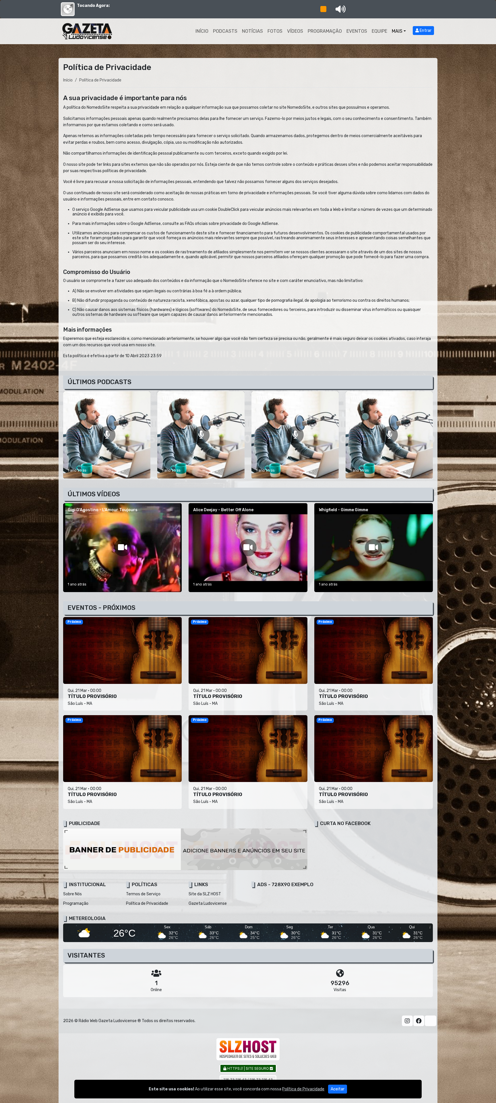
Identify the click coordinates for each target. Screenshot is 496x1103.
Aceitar (337, 1089)
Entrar (425, 30)
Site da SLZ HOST (205, 894)
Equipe (379, 31)
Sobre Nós (72, 894)
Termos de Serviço (143, 894)
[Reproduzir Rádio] (323, 9)
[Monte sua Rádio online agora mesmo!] (248, 1049)
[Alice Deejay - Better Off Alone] (248, 547)
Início (201, 31)
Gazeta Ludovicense (208, 903)
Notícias (252, 31)
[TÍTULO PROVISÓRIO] (106, 434)
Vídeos (295, 31)
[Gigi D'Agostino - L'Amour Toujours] (122, 547)
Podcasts (225, 31)
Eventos (356, 31)
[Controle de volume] (340, 9)
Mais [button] (397, 31)
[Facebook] (418, 1021)
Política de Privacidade (147, 903)
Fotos (275, 31)
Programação (325, 31)
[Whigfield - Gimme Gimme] (373, 547)
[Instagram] (407, 1021)
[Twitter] (430, 1021)
